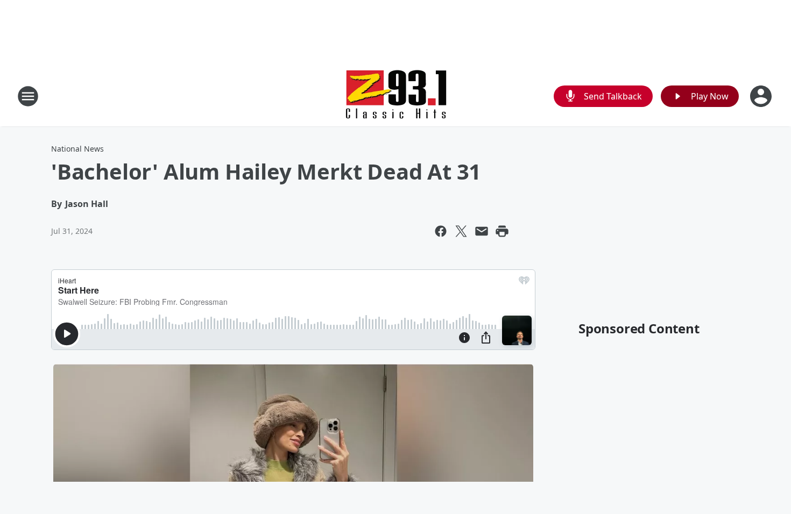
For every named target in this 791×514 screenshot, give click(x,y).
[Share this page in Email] (481, 231)
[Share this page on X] (461, 231)
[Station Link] (395, 96)
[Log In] (762, 96)
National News (77, 149)
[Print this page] (502, 231)
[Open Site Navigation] (28, 96)
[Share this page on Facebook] (440, 231)
